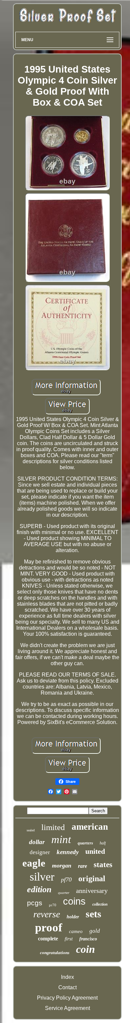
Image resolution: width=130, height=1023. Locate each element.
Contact (67, 987)
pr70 (52, 905)
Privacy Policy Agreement (67, 998)
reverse (46, 914)
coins (74, 901)
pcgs (34, 903)
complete (48, 938)
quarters (85, 842)
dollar (37, 841)
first (69, 938)
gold (94, 931)
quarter (63, 893)
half (103, 843)
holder (73, 916)
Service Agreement (67, 1008)
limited (53, 827)
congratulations (54, 952)
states (103, 864)
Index (67, 977)
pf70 (66, 879)
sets (93, 913)
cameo (76, 931)
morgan (61, 865)
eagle (33, 863)
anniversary (92, 890)
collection (100, 904)
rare (82, 866)
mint (61, 839)
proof (48, 927)
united (95, 851)
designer (40, 852)
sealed (31, 830)
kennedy (68, 851)
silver (42, 877)
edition (39, 889)
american (90, 827)
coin (85, 949)
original (91, 878)
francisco (88, 938)
